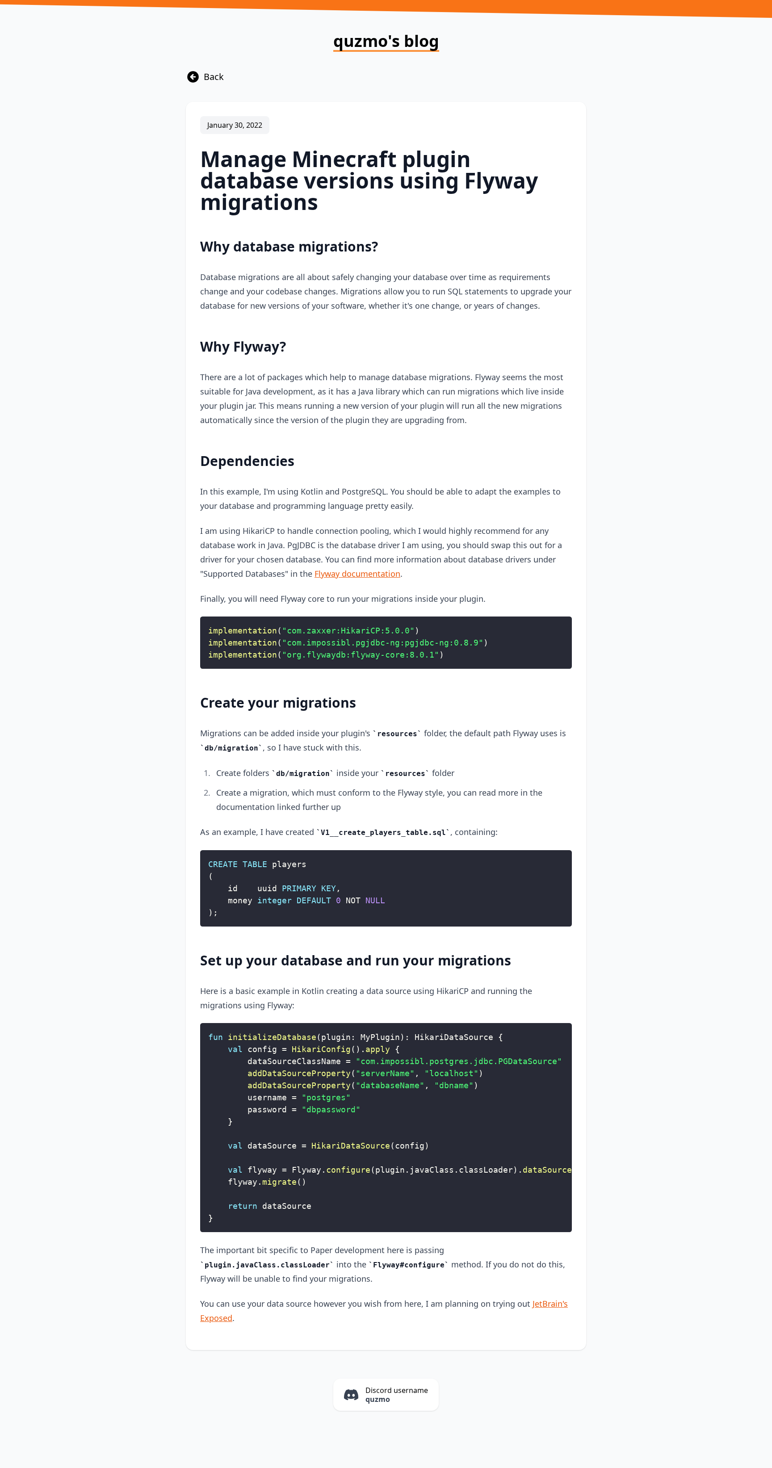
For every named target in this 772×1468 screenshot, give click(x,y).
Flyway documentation (357, 573)
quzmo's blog (386, 42)
